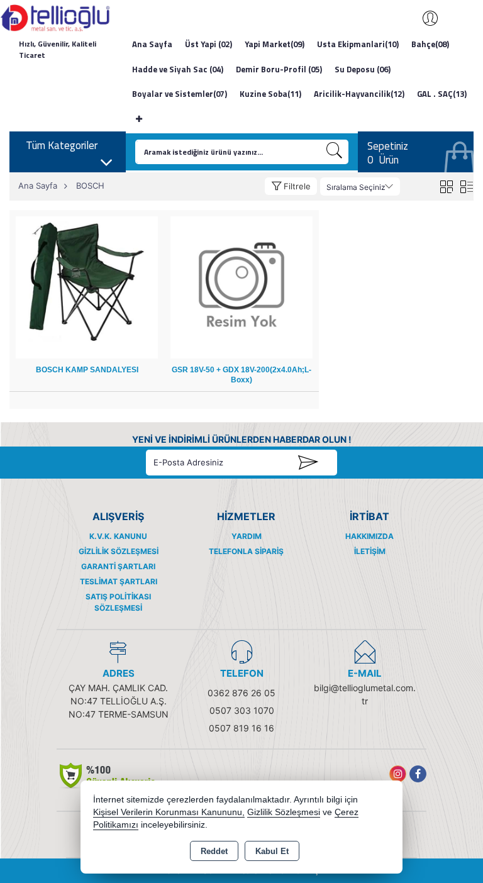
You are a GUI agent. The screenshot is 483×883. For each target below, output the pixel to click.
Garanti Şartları (118, 566)
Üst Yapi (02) (208, 44)
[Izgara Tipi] (446, 186)
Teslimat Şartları (118, 581)
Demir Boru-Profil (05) (279, 69)
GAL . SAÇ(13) (442, 93)
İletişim (370, 551)
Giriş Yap (424, 18)
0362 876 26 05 (241, 692)
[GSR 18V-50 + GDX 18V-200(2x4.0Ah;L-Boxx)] (241, 286)
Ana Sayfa (152, 44)
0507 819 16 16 (241, 728)
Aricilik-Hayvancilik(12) (359, 93)
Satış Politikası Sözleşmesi (118, 602)
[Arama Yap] (334, 152)
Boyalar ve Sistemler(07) (179, 93)
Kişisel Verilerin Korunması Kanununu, (169, 812)
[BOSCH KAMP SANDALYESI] (87, 286)
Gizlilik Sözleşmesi (118, 551)
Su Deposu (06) (363, 69)
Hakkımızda (369, 536)
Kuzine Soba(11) (270, 93)
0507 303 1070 (241, 710)
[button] (291, 186)
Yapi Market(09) (274, 44)
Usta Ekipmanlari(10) (358, 44)
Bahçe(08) (430, 44)
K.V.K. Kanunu (118, 536)
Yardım (246, 536)
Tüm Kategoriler (61, 145)
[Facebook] (417, 773)
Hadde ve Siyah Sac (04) (177, 69)
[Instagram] (397, 773)
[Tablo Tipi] (466, 186)
